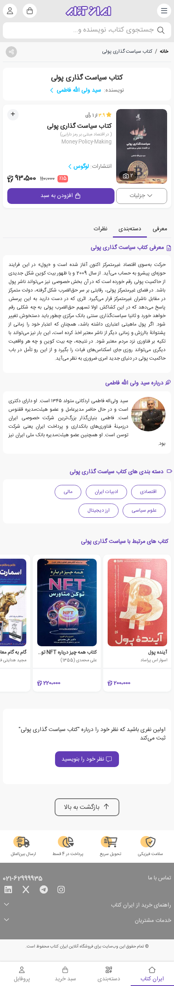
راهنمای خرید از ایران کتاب (141, 905)
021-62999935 (22, 879)
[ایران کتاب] (88, 11)
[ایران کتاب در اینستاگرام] (61, 891)
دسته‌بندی (130, 229)
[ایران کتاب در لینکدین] (8, 891)
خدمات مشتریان (153, 921)
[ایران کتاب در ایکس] (26, 891)
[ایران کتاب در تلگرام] (43, 891)
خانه (164, 51)
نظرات (100, 229)
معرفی (160, 229)
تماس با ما (159, 878)
